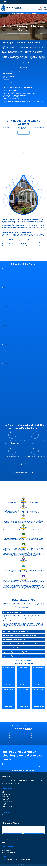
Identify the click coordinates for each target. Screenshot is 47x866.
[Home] (11, 7)
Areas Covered (23, 67)
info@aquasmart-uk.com (9, 852)
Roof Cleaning (5, 799)
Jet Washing (5, 796)
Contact (4, 804)
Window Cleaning (6, 792)
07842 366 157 (7, 850)
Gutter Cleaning (6, 794)
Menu (4, 2)
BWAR (32, 864)
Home (3, 791)
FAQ (3, 808)
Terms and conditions (7, 806)
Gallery (4, 803)
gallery (28, 728)
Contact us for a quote (23, 62)
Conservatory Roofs (7, 798)
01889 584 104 (7, 849)
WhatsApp (23, 132)
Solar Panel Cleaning (7, 801)
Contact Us (6, 764)
